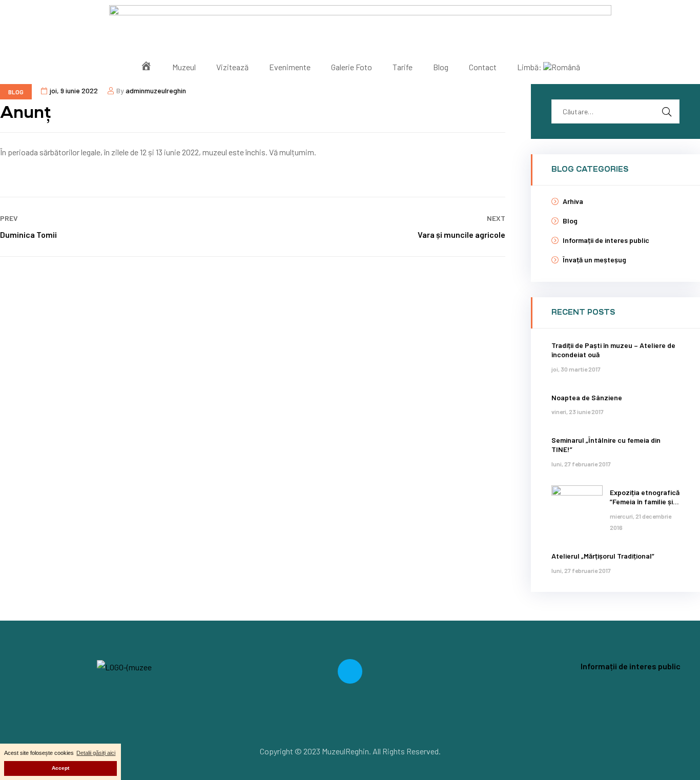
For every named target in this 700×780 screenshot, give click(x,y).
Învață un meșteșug (594, 259)
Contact (483, 67)
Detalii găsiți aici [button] (95, 753)
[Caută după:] (615, 111)
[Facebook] (350, 671)
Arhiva (573, 201)
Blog (440, 67)
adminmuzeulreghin (156, 90)
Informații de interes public (606, 240)
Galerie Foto (351, 67)
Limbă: (530, 67)
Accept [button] (60, 768)
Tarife (403, 67)
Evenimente (290, 67)
